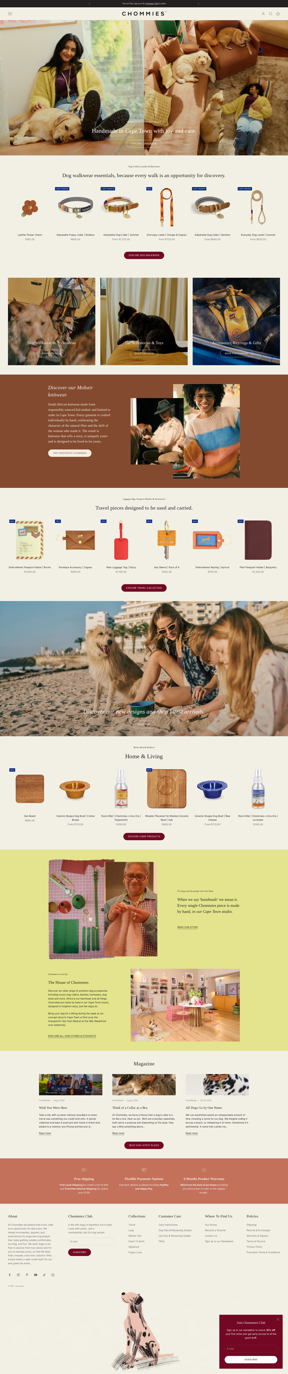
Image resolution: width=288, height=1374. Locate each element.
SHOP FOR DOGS (51, 353)
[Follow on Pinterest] (27, 1275)
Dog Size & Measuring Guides (175, 1230)
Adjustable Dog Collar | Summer (121, 234)
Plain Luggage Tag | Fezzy (121, 567)
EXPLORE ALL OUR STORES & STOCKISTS (72, 1036)
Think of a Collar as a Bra (129, 1107)
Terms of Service (256, 1241)
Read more (45, 1133)
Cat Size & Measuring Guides (175, 1235)
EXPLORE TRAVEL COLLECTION (144, 588)
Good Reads (44, 1100)
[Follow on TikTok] (44, 1275)
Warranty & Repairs (257, 1235)
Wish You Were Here (53, 1107)
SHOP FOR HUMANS (236, 353)
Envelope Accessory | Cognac (75, 567)
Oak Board (30, 816)
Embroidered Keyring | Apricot (212, 567)
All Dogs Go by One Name (204, 1107)
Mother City (135, 1235)
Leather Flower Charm (30, 234)
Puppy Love (135, 1252)
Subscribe (251, 1359)
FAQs (162, 1241)
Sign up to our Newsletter (219, 1241)
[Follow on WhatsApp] (53, 1275)
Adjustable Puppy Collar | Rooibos (75, 234)
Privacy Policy (254, 1246)
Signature (133, 1246)
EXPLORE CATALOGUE (144, 143)
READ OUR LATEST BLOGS (144, 1145)
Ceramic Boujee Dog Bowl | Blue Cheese (212, 818)
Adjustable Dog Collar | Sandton (212, 234)
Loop (131, 1230)
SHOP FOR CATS (144, 353)
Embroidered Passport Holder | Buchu (30, 567)
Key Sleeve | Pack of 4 (166, 567)
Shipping (251, 1224)
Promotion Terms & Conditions (263, 1252)
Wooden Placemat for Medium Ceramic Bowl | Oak (167, 818)
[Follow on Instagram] (18, 1275)
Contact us (211, 1235)
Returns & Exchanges (258, 1230)
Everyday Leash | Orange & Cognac (167, 234)
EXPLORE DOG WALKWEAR (144, 255)
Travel (131, 1224)
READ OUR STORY (187, 927)
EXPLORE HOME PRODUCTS (144, 836)
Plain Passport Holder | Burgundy (258, 567)
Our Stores (211, 1224)
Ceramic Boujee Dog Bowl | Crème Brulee (75, 818)
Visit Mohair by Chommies (70, 453)
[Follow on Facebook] (9, 1275)
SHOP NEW (144, 724)
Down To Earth (136, 1241)
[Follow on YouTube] (35, 1275)
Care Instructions (168, 1224)
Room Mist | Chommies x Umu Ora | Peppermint (121, 818)
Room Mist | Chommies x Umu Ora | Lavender (258, 818)
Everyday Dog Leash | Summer (258, 234)
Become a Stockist (215, 1230)
